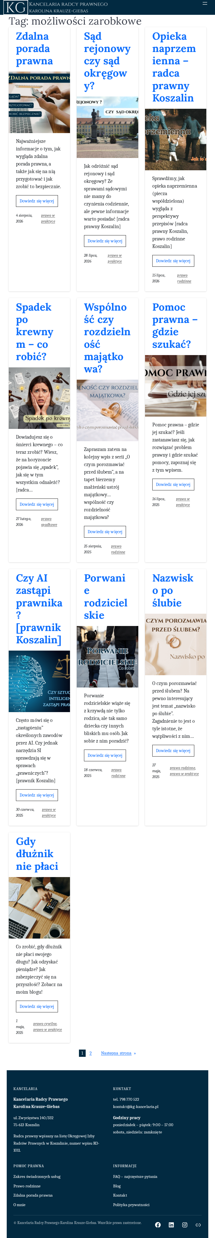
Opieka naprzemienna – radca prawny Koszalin (174, 67)
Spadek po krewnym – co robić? (34, 332)
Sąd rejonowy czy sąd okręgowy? (107, 61)
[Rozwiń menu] (205, 3)
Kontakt (120, 1195)
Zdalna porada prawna (34, 48)
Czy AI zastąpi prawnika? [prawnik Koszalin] (39, 609)
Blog (117, 1186)
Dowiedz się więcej (39, 202)
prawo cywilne (45, 1023)
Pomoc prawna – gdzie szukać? (175, 325)
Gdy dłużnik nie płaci (37, 853)
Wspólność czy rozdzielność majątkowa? (107, 338)
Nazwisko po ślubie (173, 590)
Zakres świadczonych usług (37, 1176)
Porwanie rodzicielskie (105, 596)
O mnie (19, 1204)
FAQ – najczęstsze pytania (135, 1176)
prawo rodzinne (182, 768)
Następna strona (118, 1053)
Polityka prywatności (131, 1204)
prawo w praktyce (184, 773)
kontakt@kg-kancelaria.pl (135, 1106)
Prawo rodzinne (27, 1186)
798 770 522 (129, 1099)
